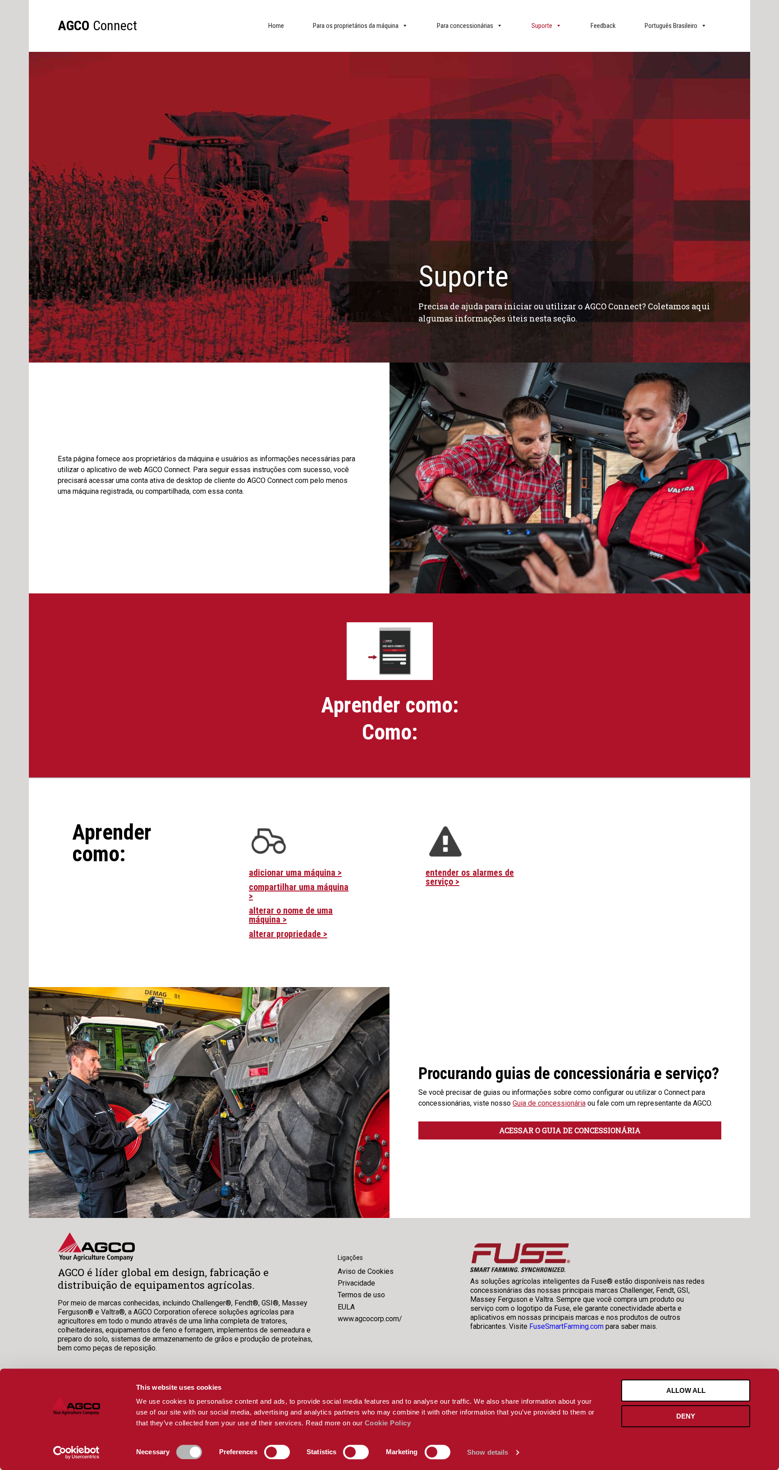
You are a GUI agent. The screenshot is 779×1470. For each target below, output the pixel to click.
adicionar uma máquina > (295, 872)
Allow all (686, 1390)
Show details (487, 1452)
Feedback (603, 26)
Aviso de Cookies (366, 1271)
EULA (346, 1307)
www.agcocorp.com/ (370, 1318)
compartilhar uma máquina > (298, 891)
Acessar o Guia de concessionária (570, 1130)
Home (276, 26)
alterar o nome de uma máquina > (291, 915)
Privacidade (356, 1283)
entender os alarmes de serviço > (470, 877)
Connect (97, 25)
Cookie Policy (388, 1423)
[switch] (277, 1452)
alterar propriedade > (288, 933)
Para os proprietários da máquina (356, 26)
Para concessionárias (465, 26)
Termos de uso (361, 1295)
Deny (685, 1416)
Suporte (542, 26)
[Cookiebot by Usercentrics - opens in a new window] (76, 1452)
